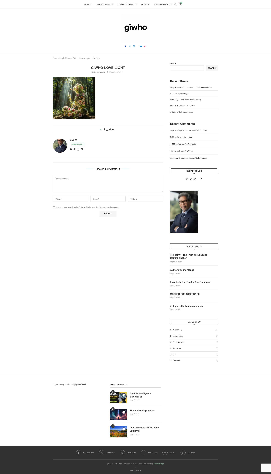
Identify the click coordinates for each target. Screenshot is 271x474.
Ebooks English (103, 4)
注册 (172, 137)
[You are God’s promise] (118, 414)
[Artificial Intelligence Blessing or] (118, 397)
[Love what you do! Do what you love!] (118, 431)
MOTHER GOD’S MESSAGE (182, 106)
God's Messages (195, 342)
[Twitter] (130, 46)
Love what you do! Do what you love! (144, 429)
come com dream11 (178, 158)
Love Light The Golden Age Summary (185, 100)
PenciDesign (159, 464)
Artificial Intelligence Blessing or (140, 395)
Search (173, 63)
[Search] (175, 4)
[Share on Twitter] (107, 129)
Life (195, 354)
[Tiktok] (145, 46)
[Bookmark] (185, 4)
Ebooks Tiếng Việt (126, 4)
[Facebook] (125, 46)
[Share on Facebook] (104, 129)
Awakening (195, 330)
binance (173, 151)
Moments (195, 361)
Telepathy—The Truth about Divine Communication (191, 87)
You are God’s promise (187, 144)
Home (86, 4)
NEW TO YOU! (200, 130)
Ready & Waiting (186, 151)
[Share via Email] (113, 129)
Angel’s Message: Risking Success (72, 58)
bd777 (172, 144)
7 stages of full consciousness (181, 112)
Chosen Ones (195, 336)
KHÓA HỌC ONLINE (162, 4)
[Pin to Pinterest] (110, 129)
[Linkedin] (134, 46)
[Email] (141, 46)
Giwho (102, 72)
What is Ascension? (185, 137)
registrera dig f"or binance (180, 130)
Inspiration (195, 348)
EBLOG (144, 4)
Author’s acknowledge (179, 93)
